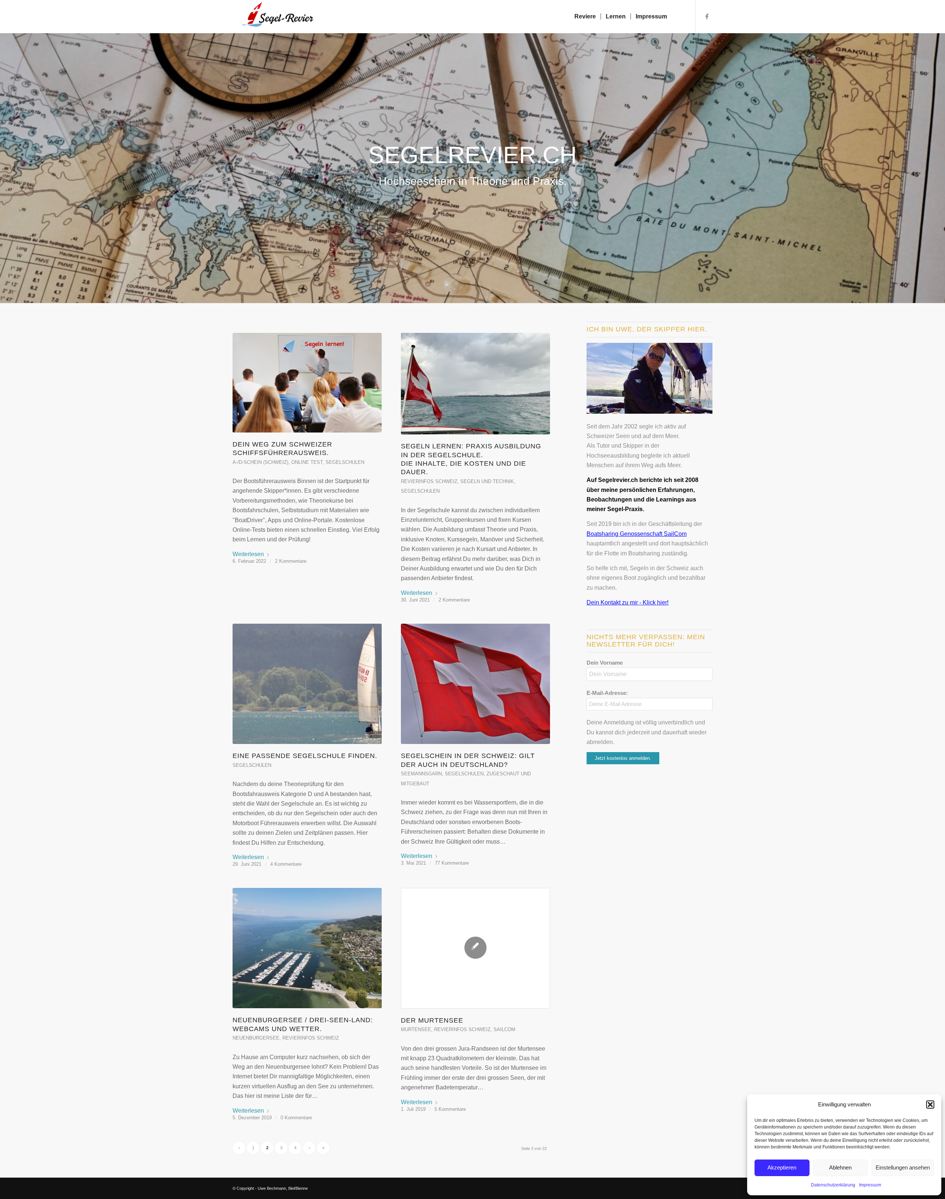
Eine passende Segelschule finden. (305, 755)
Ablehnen (840, 1167)
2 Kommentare (290, 561)
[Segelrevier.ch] (274, 16)
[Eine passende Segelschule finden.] (307, 684)
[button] (930, 1104)
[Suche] (679, 16)
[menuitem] (585, 16)
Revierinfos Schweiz (429, 481)
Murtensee (416, 1029)
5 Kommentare (450, 1109)
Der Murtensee (432, 1020)
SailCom (504, 1029)
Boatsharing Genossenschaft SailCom (637, 534)
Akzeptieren (781, 1167)
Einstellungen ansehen (903, 1167)
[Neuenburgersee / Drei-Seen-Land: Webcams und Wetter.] (307, 948)
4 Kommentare (286, 864)
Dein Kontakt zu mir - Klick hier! (628, 602)
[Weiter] (938, 160)
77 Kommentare (452, 863)
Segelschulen (345, 462)
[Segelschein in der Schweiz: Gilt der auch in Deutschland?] (475, 684)
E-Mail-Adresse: (607, 693)
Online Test (307, 462)
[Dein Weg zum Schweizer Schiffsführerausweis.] (307, 383)
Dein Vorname (605, 663)
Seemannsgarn (421, 773)
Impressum (870, 1185)
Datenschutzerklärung (833, 1185)
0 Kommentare (296, 1117)
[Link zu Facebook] (706, 16)
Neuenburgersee (256, 1038)
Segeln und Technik (487, 481)
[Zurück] (6, 160)
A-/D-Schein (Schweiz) (260, 462)
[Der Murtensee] (475, 948)
